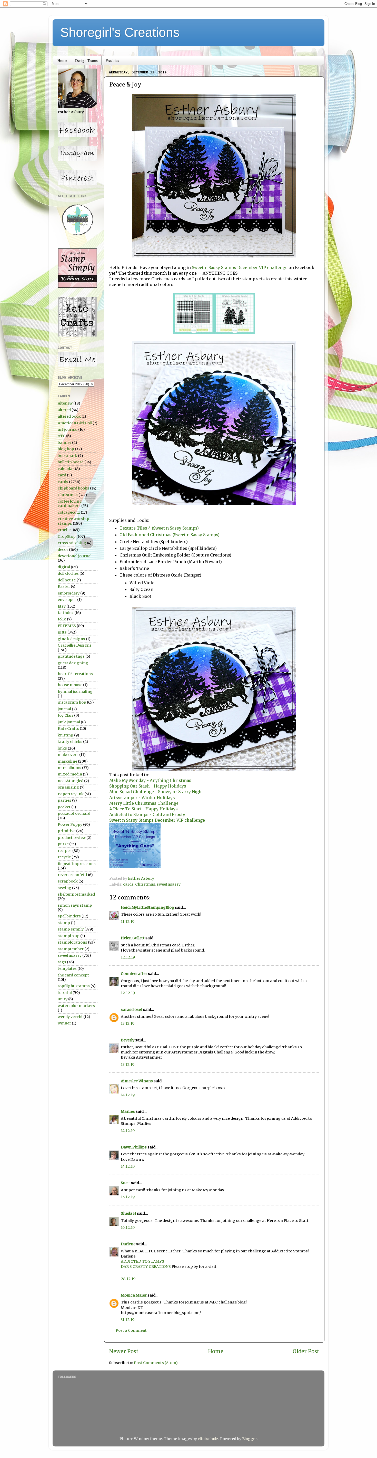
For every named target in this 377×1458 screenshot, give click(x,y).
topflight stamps (74, 986)
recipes (65, 850)
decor (63, 549)
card (62, 475)
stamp (64, 922)
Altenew (65, 403)
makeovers (68, 754)
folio (62, 619)
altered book (69, 416)
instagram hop (72, 702)
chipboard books (73, 488)
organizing (68, 787)
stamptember (71, 949)
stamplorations (72, 942)
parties (64, 800)
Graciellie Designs (75, 645)
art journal (67, 429)
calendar (66, 468)
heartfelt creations (75, 674)
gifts (62, 632)
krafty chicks (70, 741)
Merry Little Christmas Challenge (143, 803)
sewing (64, 888)
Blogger (249, 1438)
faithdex (66, 612)
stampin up (69, 936)
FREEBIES (67, 626)
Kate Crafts (68, 728)
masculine (67, 761)
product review (72, 837)
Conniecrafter (134, 973)
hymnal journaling (75, 691)
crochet (65, 529)
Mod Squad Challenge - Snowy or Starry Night (156, 791)
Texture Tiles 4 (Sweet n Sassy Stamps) (159, 528)
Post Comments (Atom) (156, 1362)
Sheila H (128, 1213)
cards (128, 884)
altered (64, 410)
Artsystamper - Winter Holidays (142, 797)
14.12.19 (128, 1095)
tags (62, 962)
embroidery (69, 593)
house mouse (70, 685)
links (62, 748)
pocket (64, 807)
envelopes (67, 599)
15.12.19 (128, 1197)
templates (67, 968)
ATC (61, 436)
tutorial (65, 992)
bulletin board (71, 462)
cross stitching (72, 543)
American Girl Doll (75, 423)
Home (62, 60)
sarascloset (131, 1009)
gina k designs (71, 639)
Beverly (127, 1040)
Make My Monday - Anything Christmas (150, 780)
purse (63, 844)
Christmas (145, 884)
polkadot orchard (74, 813)
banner (64, 442)
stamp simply (71, 929)
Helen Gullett (133, 938)
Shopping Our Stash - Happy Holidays (147, 786)
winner (64, 1023)
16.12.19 (128, 1227)
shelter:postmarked (76, 894)
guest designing (73, 663)
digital (64, 567)
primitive (66, 831)
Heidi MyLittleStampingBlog (147, 907)
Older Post (306, 1351)
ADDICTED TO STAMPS (142, 1261)
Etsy (62, 606)
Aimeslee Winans (137, 1081)
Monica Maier (134, 1295)
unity (62, 999)
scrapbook (68, 881)
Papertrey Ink (71, 794)
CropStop (67, 536)
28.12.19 (128, 1279)
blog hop (66, 449)
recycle (64, 857)
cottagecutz (69, 512)
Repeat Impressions (77, 863)
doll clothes (68, 573)
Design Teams (86, 60)
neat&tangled (70, 781)
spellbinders (69, 916)
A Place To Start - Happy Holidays (143, 808)
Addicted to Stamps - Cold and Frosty (147, 814)
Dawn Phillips (134, 1147)
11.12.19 (127, 921)
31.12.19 (127, 1319)
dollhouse (67, 580)
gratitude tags (71, 656)
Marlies (128, 1111)
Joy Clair (65, 715)
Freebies (112, 60)
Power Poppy (70, 824)
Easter (64, 586)
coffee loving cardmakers (70, 503)
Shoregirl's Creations (120, 32)
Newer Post (123, 1351)
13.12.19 (127, 1023)
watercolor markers (76, 1005)
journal (64, 709)
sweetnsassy (169, 884)
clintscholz (208, 1438)
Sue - (125, 1183)
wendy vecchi (70, 1016)
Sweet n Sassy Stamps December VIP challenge (239, 267)
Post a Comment (131, 1330)
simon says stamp (75, 905)
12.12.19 (128, 957)
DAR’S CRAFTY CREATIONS (146, 1266)
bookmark (67, 455)
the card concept (73, 975)
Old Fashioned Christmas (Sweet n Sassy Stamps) (170, 534)
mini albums (69, 767)
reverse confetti (72, 874)
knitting (65, 735)
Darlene (128, 1244)
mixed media (70, 774)
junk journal (69, 722)
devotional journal (75, 556)
